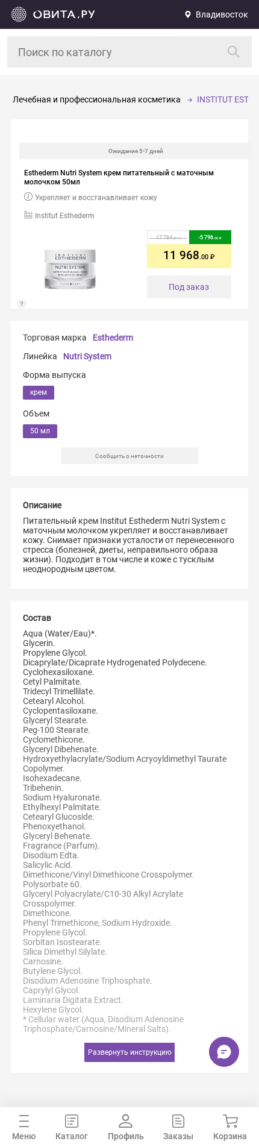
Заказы (178, 1136)
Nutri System (87, 356)
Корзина (230, 1136)
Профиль (126, 1136)
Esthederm (113, 337)
